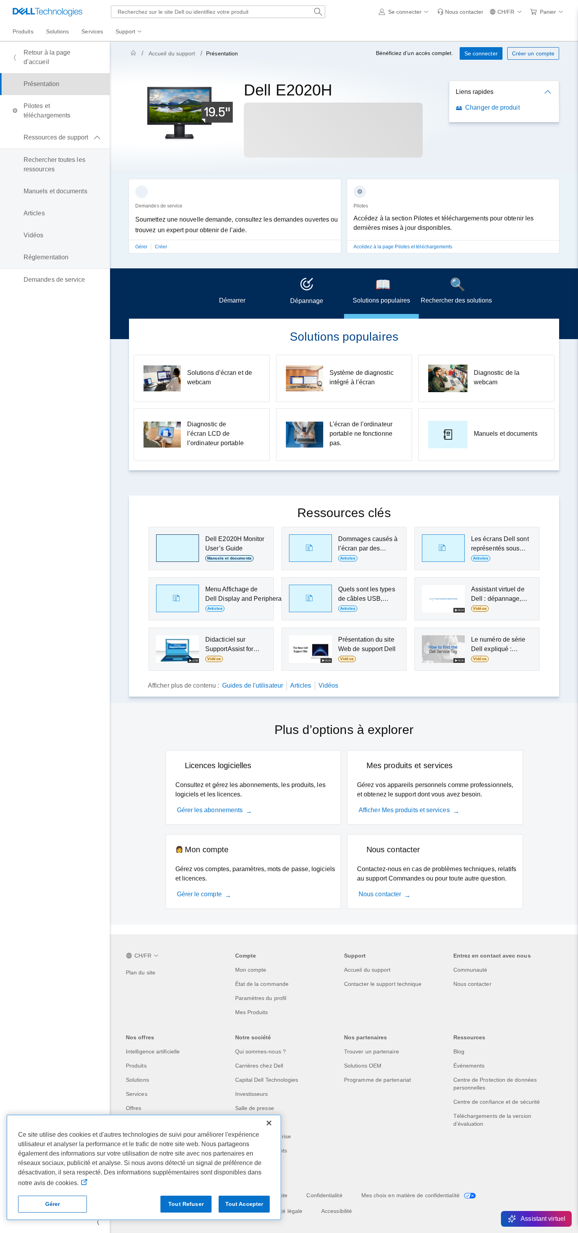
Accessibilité (336, 1211)
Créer (161, 247)
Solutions (137, 1080)
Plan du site (140, 972)
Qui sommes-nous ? (260, 1051)
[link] (460, 12)
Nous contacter (380, 894)
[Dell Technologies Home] (47, 12)
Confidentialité (324, 1195)
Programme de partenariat (377, 1080)
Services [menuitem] (92, 31)
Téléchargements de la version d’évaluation (492, 1120)
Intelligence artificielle (153, 1051)
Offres (133, 1108)
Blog (458, 1051)
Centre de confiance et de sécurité (496, 1102)
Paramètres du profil (261, 998)
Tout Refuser (186, 1204)
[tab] (232, 293)
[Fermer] (269, 1123)
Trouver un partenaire (371, 1051)
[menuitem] (129, 32)
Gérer (142, 247)
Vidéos (328, 685)
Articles (300, 685)
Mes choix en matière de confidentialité (411, 1195)
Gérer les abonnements (210, 810)
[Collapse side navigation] (98, 1222)
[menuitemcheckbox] (55, 138)
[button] (405, 12)
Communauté (470, 970)
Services (136, 1094)
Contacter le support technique (383, 984)
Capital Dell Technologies (266, 1080)
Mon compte (251, 970)
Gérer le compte (199, 894)
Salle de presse (254, 1108)
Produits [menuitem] (23, 31)
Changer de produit (492, 107)
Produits (136, 1065)
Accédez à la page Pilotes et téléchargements (403, 247)
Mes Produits (251, 1012)
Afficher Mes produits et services (404, 810)
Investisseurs (251, 1094)
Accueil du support (172, 53)
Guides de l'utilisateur (252, 685)
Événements (469, 1065)
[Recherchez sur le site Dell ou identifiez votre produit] (318, 12)
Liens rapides (474, 91)
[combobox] (218, 12)
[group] (235, 220)
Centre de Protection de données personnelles (495, 1084)
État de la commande (262, 984)
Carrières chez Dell (259, 1065)
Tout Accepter (244, 1204)
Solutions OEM (362, 1065)
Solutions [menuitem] (57, 31)
